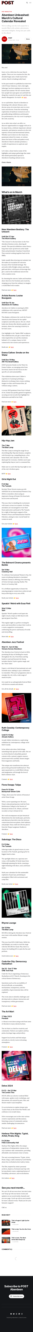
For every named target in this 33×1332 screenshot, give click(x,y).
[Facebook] (11, 1314)
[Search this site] (27, 2)
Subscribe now (18, 1296)
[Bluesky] (13, 1314)
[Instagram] (22, 1314)
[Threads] (16, 1314)
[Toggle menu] (30, 2)
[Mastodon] (19, 1314)
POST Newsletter (7, 11)
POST (10, 38)
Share (28, 39)
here (25, 97)
